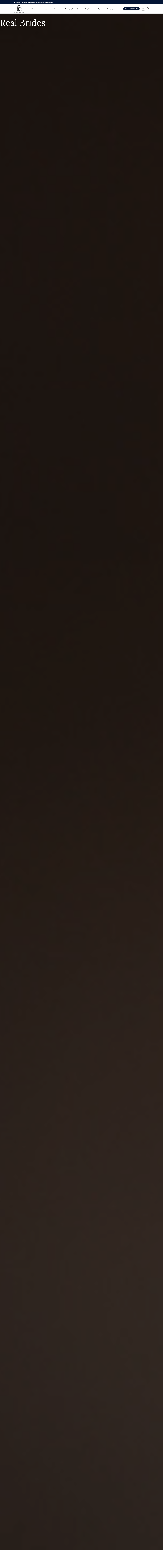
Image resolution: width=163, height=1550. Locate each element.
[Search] (143, 9)
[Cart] (148, 9)
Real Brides (89, 9)
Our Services (55, 9)
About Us (43, 9)
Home (33, 9)
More (99, 9)
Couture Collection (73, 9)
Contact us (110, 9)
